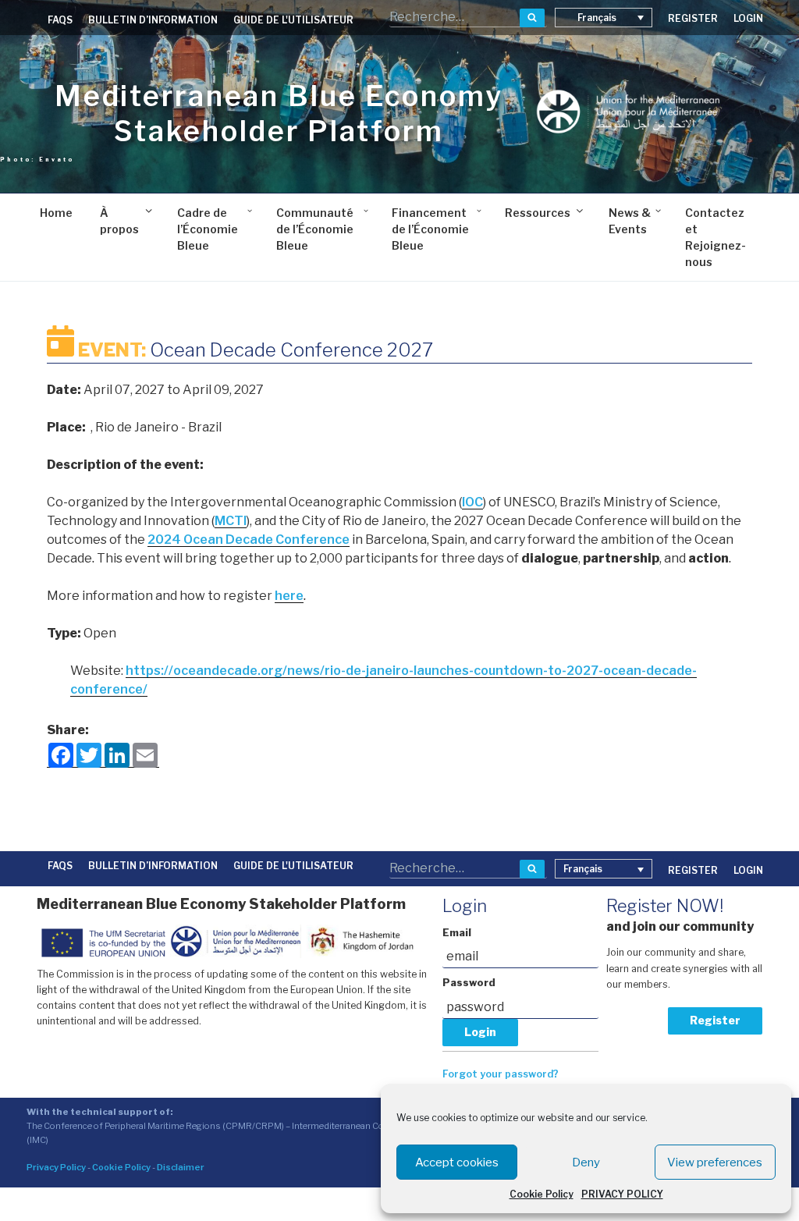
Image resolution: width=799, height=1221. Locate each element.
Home (56, 212)
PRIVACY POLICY (622, 1194)
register (693, 18)
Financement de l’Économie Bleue (430, 229)
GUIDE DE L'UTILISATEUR (293, 20)
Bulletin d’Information (153, 20)
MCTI (231, 520)
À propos (119, 221)
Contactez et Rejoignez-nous (715, 237)
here (289, 595)
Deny (586, 1162)
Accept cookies (457, 1162)
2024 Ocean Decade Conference (248, 539)
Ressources (537, 212)
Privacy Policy (56, 1167)
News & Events (630, 221)
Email (456, 933)
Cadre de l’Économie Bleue (207, 229)
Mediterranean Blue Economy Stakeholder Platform (279, 113)
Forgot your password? (500, 1074)
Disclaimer (180, 1167)
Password (468, 983)
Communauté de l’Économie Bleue (314, 229)
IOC (472, 502)
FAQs (60, 20)
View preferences (714, 1162)
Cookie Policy (542, 1194)
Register (715, 1020)
